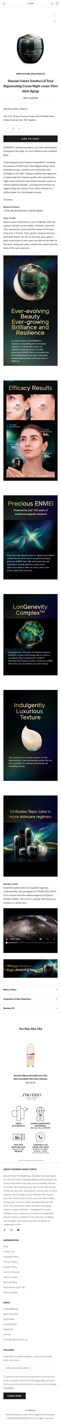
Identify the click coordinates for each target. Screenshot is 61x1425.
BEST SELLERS (10, 1314)
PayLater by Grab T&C (14, 1287)
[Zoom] (54, 13)
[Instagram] (11, 1230)
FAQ (5, 1246)
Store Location (10, 1292)
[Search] (52, 3)
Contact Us (9, 1251)
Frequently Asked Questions (17, 999)
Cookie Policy (10, 1266)
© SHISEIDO (30, 1410)
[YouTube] (18, 1230)
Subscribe (15, 1396)
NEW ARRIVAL (10, 1309)
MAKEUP (8, 1329)
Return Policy (9, 989)
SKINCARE (8, 1319)
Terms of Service (11, 1272)
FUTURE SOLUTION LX (15, 1339)
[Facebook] (4, 1230)
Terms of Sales (10, 1277)
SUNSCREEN (10, 1324)
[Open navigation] (4, 3)
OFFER (6, 1334)
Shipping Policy (11, 1256)
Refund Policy (10, 1282)
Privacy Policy (10, 1261)
